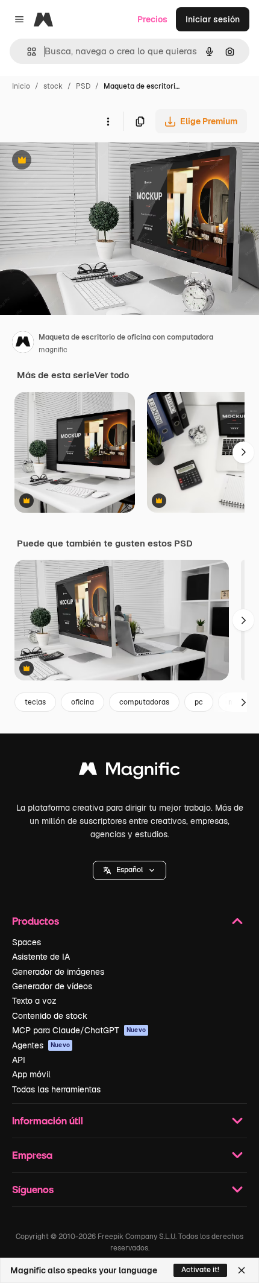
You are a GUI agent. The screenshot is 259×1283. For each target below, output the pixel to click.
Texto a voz (34, 1000)
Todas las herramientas (56, 1089)
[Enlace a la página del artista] (23, 343)
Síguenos (33, 1189)
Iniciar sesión (213, 19)
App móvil (31, 1074)
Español (129, 870)
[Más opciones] (108, 121)
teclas (35, 702)
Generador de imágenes (58, 971)
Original (77, 161)
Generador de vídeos (52, 986)
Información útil (47, 1120)
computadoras (144, 702)
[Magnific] (129, 771)
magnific (53, 350)
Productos (35, 920)
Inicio (21, 86)
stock (53, 86)
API (18, 1059)
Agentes (41, 1045)
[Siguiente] (243, 452)
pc (199, 702)
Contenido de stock (49, 1015)
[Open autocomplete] (26, 51)
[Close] (241, 1270)
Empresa (32, 1154)
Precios (152, 19)
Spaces (26, 942)
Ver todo (112, 375)
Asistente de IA (41, 956)
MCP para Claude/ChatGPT (79, 1030)
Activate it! (200, 1270)
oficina (82, 702)
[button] (129, 870)
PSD (83, 86)
